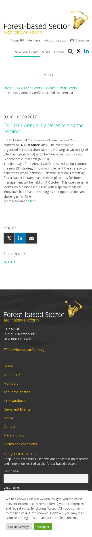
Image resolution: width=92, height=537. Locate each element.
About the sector (55, 40)
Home (8, 88)
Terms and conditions (20, 444)
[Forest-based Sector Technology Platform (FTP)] (46, 311)
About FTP (17, 40)
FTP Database (79, 40)
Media (46, 52)
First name (11, 471)
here (33, 201)
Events (51, 88)
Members (34, 40)
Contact (59, 52)
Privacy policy (14, 435)
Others (14, 262)
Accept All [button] (43, 527)
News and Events (26, 52)
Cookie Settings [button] (18, 527)
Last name (11, 487)
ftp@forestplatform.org (26, 349)
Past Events (68, 88)
